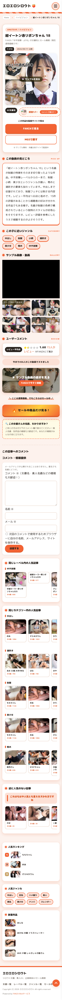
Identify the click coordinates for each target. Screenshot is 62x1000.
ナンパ (32, 902)
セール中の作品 (51, 984)
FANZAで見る (31, 128)
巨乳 (21, 895)
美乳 (9, 902)
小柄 (31, 238)
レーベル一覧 (20, 984)
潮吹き (43, 238)
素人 (45, 895)
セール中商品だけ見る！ (34, 410)
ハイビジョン (22, 17)
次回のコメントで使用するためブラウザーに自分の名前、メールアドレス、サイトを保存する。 (31, 538)
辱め (20, 245)
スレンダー (46, 902)
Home (6, 17)
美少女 (8, 245)
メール (10, 521)
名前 (9, 509)
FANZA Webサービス (21, 993)
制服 (20, 238)
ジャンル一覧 (35, 984)
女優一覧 (7, 984)
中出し (8, 238)
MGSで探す (31, 139)
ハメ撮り (33, 895)
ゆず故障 (33, 245)
